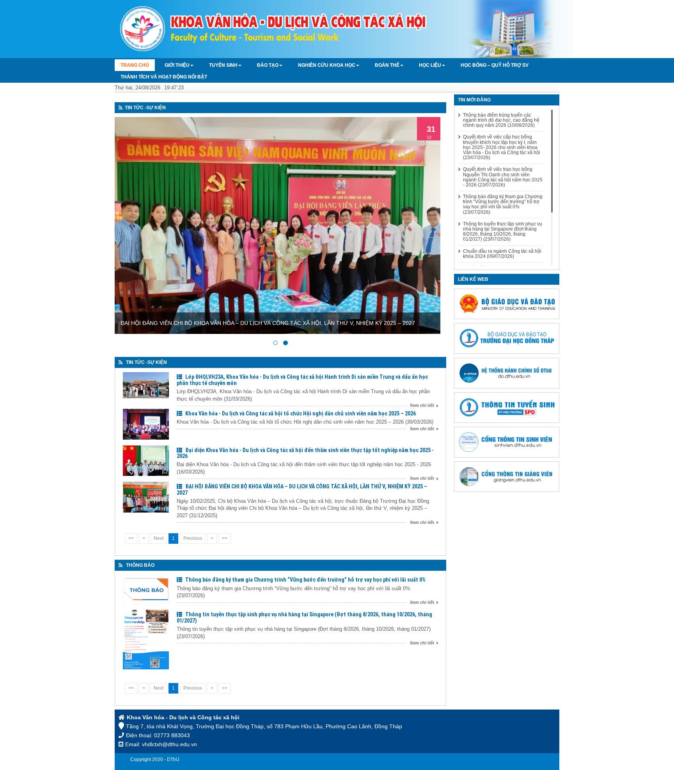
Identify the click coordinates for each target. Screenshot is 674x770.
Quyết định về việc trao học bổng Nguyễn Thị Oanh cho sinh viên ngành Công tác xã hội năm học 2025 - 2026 (503, 177)
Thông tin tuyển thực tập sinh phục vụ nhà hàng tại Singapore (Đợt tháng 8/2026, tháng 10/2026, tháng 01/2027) (304, 617)
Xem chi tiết (422, 405)
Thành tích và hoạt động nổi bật (164, 77)
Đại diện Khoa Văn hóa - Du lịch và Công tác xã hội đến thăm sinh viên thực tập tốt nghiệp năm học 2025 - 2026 (305, 453)
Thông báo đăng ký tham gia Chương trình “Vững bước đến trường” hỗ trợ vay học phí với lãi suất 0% (305, 580)
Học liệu (430, 65)
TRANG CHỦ (135, 65)
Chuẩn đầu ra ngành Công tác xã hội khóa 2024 (502, 254)
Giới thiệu (177, 65)
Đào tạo (267, 65)
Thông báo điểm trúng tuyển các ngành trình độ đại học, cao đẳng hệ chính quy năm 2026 (501, 120)
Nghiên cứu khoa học (326, 65)
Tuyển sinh (223, 65)
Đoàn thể (387, 65)
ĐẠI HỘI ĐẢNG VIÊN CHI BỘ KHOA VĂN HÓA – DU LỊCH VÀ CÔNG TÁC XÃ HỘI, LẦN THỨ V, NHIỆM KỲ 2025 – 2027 (302, 489)
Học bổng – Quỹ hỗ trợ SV (495, 65)
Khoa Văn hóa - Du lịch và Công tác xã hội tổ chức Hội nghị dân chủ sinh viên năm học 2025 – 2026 (300, 413)
